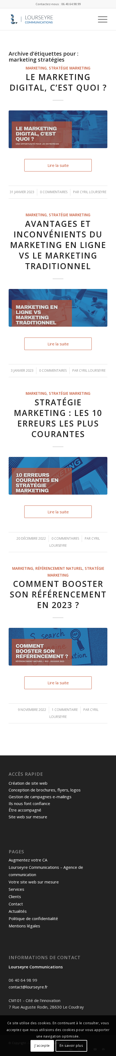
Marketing (36, 68)
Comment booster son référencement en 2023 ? (58, 594)
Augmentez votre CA (28, 860)
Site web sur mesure (28, 816)
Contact (16, 903)
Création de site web (28, 783)
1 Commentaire (65, 709)
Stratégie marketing (69, 68)
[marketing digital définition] (58, 129)
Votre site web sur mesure (34, 882)
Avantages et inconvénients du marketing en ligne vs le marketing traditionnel (58, 245)
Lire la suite (58, 165)
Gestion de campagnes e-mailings (40, 796)
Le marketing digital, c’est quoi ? (58, 82)
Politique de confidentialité (33, 918)
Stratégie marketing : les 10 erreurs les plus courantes (58, 418)
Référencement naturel (59, 568)
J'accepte (42, 1045)
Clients (15, 896)
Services (16, 889)
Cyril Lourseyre (93, 192)
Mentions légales (24, 925)
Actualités (18, 911)
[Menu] (100, 19)
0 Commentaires (53, 192)
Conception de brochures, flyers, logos (45, 790)
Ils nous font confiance (29, 803)
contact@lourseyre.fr (28, 987)
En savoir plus (71, 1045)
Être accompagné (25, 810)
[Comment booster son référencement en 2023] (58, 647)
